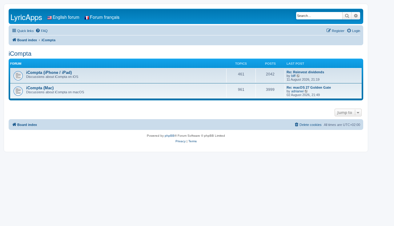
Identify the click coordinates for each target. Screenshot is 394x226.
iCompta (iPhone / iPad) (49, 72)
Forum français (104, 17)
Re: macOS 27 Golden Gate (309, 87)
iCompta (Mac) (40, 88)
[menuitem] (41, 30)
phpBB (170, 135)
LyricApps (26, 16)
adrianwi (297, 91)
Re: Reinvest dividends (305, 72)
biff (293, 76)
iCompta (20, 53)
